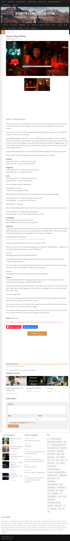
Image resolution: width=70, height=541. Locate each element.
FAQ (57, 457)
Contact (11, 538)
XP (63, 509)
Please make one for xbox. (33, 440)
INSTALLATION (52, 466)
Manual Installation (53, 484)
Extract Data (51, 457)
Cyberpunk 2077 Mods (45, 528)
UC (64, 506)
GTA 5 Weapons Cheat (20, 525)
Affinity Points (13, 370)
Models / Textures (45, 25)
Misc (28, 25)
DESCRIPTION (51, 454)
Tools (4, 28)
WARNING (53, 509)
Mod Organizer (61, 487)
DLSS (58, 454)
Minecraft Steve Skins (12, 528)
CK (48, 445)
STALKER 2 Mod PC (23, 523)
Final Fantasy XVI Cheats (22, 530)
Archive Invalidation (56, 439)
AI (48, 439)
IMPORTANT (51, 463)
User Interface (12, 28)
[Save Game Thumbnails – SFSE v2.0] (5, 476)
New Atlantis (51, 490)
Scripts (60, 25)
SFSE (64, 496)
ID (65, 460)
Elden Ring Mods (36, 530)
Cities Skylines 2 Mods (53, 523)
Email (40, 416)
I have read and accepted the (23, 422)
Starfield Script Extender (54, 502)
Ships (65, 25)
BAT (19, 370)
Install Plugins (63, 475)
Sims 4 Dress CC (33, 525)
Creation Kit (63, 448)
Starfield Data (51, 499)
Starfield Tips (42, 1)
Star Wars (50, 506)
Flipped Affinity (24, 370)
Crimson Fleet (51, 451)
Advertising (5, 538)
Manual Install (51, 481)
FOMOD (62, 457)
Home (3, 1)
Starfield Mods (5, 537)
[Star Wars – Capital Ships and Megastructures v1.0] (5, 464)
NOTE (61, 490)
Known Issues (51, 478)
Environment (13, 25)
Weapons (33, 28)
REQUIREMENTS (52, 496)
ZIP (48, 512)
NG (57, 490)
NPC (49, 493)
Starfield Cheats (31, 1)
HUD (62, 460)
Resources (35, 25)
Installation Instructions (54, 469)
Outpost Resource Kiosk (34, 388)
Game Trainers (8, 525)
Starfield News (6, 5)
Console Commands (53, 448)
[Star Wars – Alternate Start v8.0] (5, 456)
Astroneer (50, 388)
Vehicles (20, 28)
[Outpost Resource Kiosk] (37, 381)
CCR (65, 442)
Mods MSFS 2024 (27, 521)
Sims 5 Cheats (62, 521)
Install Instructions (52, 475)
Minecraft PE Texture (48, 530)
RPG (60, 496)
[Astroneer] (57, 381)
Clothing (5, 25)
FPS (53, 460)
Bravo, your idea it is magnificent (35, 472)
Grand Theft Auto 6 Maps (9, 523)
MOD (61, 484)
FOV (49, 460)
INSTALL (62, 463)
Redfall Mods (10, 530)
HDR (57, 460)
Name (10, 416)
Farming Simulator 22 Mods (28, 528)
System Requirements (54, 1)
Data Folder (60, 451)
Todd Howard (58, 506)
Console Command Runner (58, 445)
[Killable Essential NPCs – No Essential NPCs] (16, 381)
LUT (58, 478)
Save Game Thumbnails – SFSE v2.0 (16, 476)
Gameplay (22, 25)
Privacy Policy (31, 422)
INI (57, 463)
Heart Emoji (53, 521)
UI (48, 509)
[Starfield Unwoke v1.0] (5, 441)
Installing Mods (20, 1)
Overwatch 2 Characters (41, 521)
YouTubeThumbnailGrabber (47, 525)
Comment (10, 404)
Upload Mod (10, 1)
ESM (63, 454)
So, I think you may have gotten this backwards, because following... (34, 480)
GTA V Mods (57, 528)
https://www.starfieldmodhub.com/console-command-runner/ (25, 239)
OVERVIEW (55, 493)
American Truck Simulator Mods (11, 521)
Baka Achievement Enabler (55, 442)
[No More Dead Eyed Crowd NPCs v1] (5, 448)
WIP (59, 509)
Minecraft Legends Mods (38, 523)
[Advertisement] (37, 105)
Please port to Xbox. (31, 467)
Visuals (27, 28)
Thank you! (28, 446)
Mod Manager (32, 370)
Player (54, 25)
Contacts (15, 5)
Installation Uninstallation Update (56, 472)
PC (60, 493)
